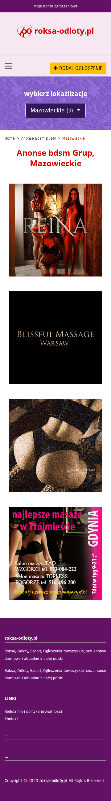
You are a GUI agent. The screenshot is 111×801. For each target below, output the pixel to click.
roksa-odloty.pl (53, 780)
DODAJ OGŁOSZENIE (80, 68)
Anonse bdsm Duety (38, 138)
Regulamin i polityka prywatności (33, 711)
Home (10, 138)
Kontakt (11, 718)
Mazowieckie (52, 110)
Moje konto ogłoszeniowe (56, 6)
